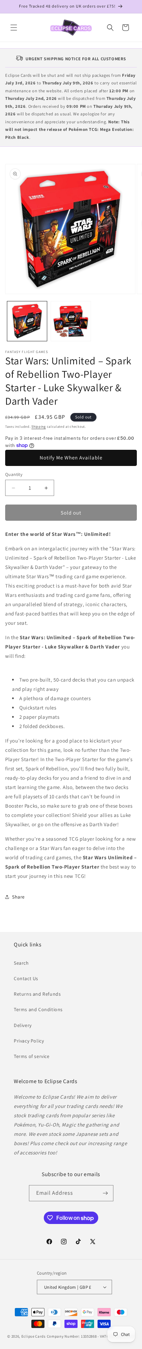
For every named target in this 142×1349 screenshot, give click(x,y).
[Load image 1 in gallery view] (27, 321)
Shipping (38, 426)
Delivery (23, 1025)
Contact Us (26, 978)
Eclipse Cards (33, 1336)
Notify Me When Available (71, 457)
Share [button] (18, 897)
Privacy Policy (29, 1041)
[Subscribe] (105, 1193)
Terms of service (32, 1056)
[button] (13, 27)
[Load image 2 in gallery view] (71, 321)
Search (21, 963)
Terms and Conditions (38, 1009)
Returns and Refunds (37, 994)
